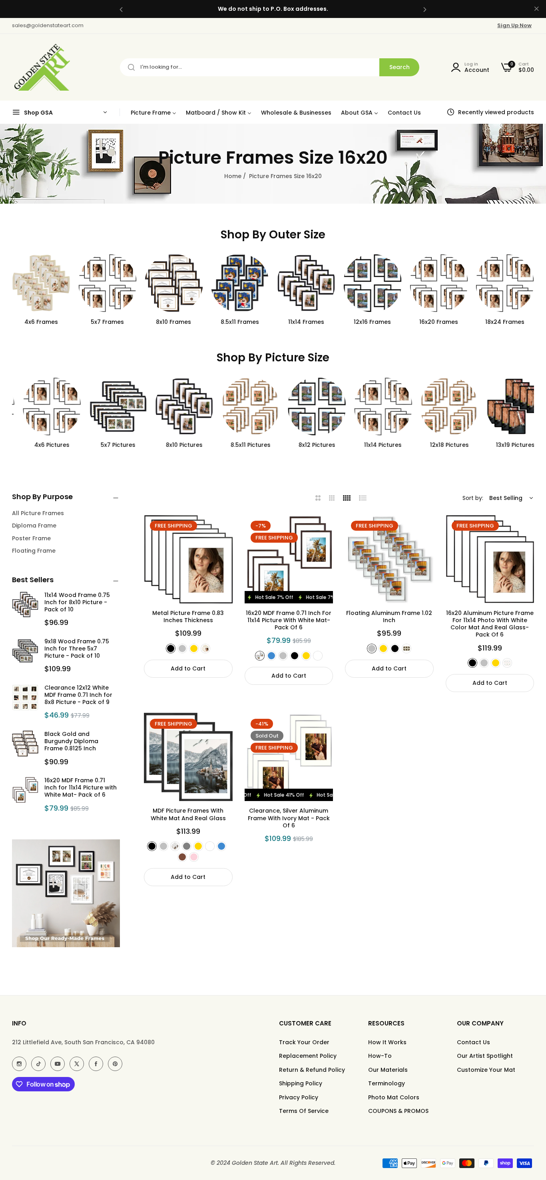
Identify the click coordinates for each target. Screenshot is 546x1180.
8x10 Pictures (173, 444)
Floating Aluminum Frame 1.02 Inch (389, 616)
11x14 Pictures (372, 444)
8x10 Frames (173, 321)
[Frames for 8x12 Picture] (306, 406)
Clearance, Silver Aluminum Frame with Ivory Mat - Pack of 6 (289, 818)
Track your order (304, 1042)
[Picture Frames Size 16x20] (439, 283)
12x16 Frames (372, 321)
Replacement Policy (308, 1056)
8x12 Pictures (306, 444)
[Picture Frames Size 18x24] (505, 283)
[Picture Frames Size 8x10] (174, 283)
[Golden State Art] (41, 67)
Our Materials (388, 1070)
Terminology (386, 1083)
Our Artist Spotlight (485, 1056)
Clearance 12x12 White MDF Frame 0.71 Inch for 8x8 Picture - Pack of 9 (78, 695)
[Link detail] (19, 1064)
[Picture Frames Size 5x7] (107, 283)
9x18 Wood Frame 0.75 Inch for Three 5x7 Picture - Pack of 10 (76, 648)
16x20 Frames (438, 321)
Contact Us (473, 1042)
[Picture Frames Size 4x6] (41, 283)
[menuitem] (153, 112)
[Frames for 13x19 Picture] (505, 406)
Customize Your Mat (486, 1070)
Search (399, 67)
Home (232, 176)
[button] (121, 9)
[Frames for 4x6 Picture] (41, 406)
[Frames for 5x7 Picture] (107, 406)
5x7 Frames (107, 321)
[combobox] (269, 67)
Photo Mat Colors (393, 1097)
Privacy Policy (298, 1097)
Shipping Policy (300, 1083)
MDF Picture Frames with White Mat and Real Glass (188, 814)
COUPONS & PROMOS (398, 1111)
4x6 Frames (41, 321)
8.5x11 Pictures (240, 444)
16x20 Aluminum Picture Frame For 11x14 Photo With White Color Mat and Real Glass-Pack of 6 (490, 624)
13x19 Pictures (505, 444)
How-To (380, 1056)
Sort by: (472, 498)
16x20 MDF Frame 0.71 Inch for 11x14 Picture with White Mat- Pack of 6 (80, 787)
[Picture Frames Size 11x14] (306, 283)
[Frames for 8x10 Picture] (174, 406)
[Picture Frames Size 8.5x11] (240, 283)
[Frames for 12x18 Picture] (439, 406)
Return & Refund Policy (312, 1070)
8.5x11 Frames (240, 321)
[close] (536, 9)
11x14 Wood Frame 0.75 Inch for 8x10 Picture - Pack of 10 (77, 602)
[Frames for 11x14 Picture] (372, 406)
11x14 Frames (306, 321)
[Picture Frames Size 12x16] (372, 283)
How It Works (387, 1042)
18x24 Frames (504, 321)
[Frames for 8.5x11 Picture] (240, 406)
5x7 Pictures (107, 444)
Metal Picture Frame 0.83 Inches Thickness (188, 616)
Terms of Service (304, 1111)
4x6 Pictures (41, 444)
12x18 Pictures (438, 444)
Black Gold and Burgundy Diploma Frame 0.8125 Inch (71, 741)
